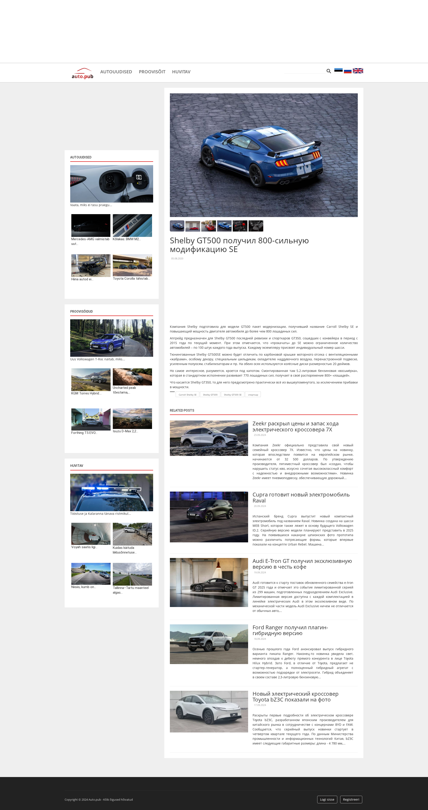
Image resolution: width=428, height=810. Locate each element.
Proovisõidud (81, 311)
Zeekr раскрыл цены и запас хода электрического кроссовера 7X (296, 426)
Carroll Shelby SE (188, 394)
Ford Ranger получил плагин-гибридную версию (290, 630)
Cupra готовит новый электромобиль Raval (301, 497)
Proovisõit (152, 71)
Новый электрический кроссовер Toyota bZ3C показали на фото (296, 696)
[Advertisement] (214, 31)
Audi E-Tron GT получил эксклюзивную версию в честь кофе (302, 563)
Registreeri (351, 799)
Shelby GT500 (210, 394)
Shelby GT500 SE (233, 394)
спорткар (253, 394)
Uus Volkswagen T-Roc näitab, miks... (97, 359)
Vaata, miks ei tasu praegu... (91, 205)
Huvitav (181, 71)
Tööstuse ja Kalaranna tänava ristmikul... (100, 513)
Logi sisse (327, 799)
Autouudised (116, 71)
